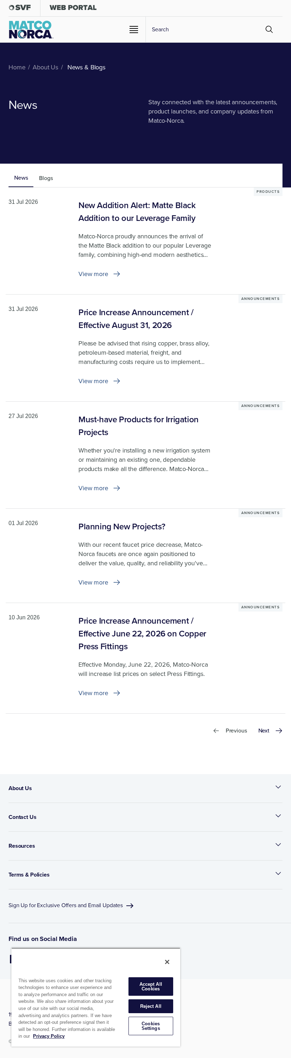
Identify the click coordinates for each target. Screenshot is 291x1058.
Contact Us (23, 817)
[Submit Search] (269, 29)
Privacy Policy (49, 1036)
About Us (20, 788)
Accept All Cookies (150, 986)
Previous (236, 730)
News (21, 178)
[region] (95, 997)
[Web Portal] (73, 9)
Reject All (150, 1006)
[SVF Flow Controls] (20, 9)
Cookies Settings (151, 1026)
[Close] (167, 962)
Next (263, 730)
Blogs (46, 178)
